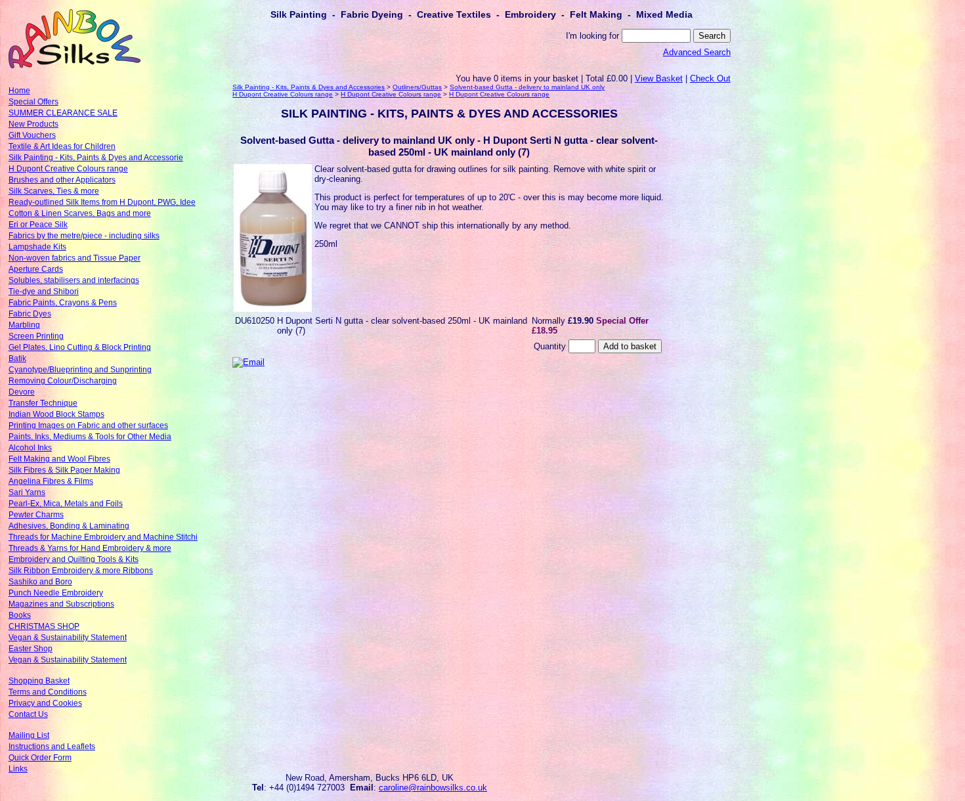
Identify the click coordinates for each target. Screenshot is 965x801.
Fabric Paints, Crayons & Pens (63, 303)
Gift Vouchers (32, 135)
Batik (17, 358)
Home (19, 91)
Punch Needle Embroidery (56, 593)
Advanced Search (697, 52)
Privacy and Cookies (45, 703)
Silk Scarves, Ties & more (54, 191)
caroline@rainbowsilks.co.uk (433, 787)
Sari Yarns (27, 492)
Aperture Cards (36, 269)
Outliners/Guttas (417, 87)
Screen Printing (36, 336)
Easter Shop (31, 649)
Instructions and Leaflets (52, 746)
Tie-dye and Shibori (44, 291)
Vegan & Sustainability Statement (68, 637)
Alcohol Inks (30, 448)
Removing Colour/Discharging (63, 381)
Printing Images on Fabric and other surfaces (88, 425)
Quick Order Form (40, 758)
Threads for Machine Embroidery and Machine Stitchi (103, 537)
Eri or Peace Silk (38, 224)
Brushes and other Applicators (62, 180)
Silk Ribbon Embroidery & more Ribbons (81, 570)
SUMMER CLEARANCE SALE (63, 113)
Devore (22, 392)
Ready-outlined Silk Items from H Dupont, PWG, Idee (102, 202)
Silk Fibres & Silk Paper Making (64, 470)
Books (20, 615)
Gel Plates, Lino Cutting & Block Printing (80, 347)
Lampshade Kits (37, 247)
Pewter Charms (36, 515)
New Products (33, 124)
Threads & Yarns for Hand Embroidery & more (90, 548)
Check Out (710, 78)
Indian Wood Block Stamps (56, 414)
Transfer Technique (43, 403)
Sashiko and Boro (40, 582)
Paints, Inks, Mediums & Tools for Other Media (90, 437)
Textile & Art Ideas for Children (62, 146)
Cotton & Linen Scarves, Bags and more (80, 213)
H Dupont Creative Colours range (68, 169)
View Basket (659, 78)
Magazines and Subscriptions (61, 604)
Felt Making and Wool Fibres (59, 459)
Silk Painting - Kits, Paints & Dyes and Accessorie (96, 158)
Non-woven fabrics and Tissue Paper (74, 258)
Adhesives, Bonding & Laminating (69, 526)
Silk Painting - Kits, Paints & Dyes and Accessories (308, 87)
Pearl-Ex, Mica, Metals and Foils (66, 504)
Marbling (24, 325)
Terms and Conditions (48, 692)
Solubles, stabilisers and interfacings (74, 280)
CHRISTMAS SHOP (44, 626)
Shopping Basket (39, 681)
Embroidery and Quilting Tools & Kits (74, 559)
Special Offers (33, 102)
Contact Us (28, 714)
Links (18, 769)
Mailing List (29, 735)
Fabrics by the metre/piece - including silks (84, 236)
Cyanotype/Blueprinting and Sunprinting (80, 370)
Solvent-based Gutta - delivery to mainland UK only (527, 87)
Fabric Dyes (30, 314)
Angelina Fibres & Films (51, 481)
